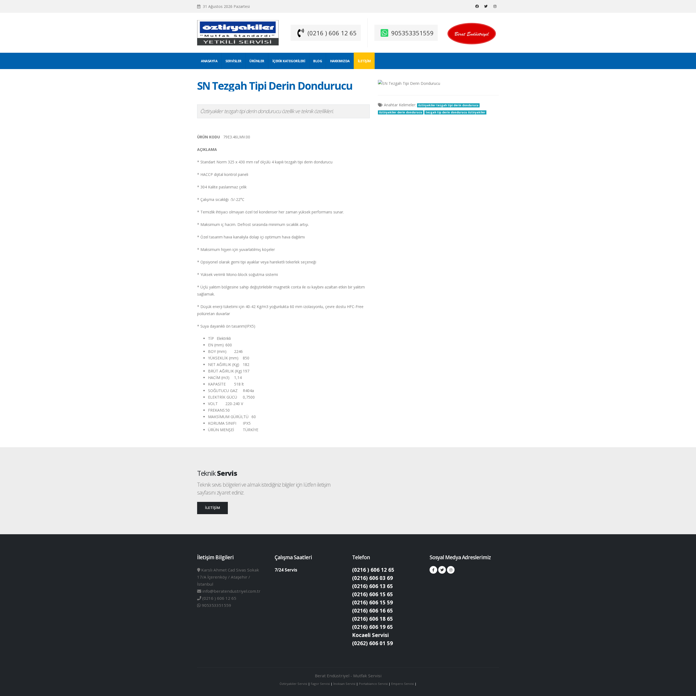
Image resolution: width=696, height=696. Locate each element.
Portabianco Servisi (373, 684)
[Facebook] (477, 6)
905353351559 (412, 33)
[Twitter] (486, 6)
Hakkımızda (340, 61)
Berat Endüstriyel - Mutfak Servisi (348, 675)
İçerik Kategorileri (288, 61)
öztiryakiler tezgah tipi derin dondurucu (448, 105)
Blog (317, 61)
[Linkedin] (495, 6)
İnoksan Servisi (344, 684)
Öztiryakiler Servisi (293, 684)
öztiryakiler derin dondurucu (400, 112)
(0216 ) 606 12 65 (332, 33)
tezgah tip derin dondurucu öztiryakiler (455, 112)
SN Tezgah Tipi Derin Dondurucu (274, 86)
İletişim (364, 61)
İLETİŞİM (212, 507)
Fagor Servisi (321, 684)
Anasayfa (209, 61)
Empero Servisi (402, 684)
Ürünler (256, 61)
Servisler (233, 61)
